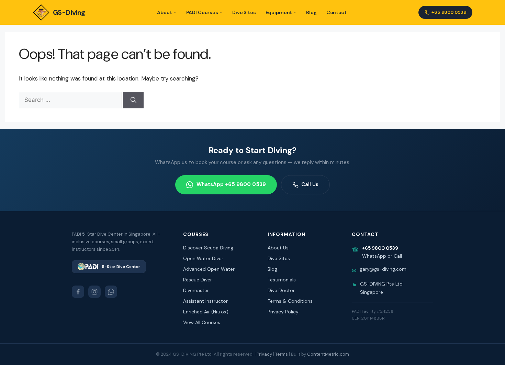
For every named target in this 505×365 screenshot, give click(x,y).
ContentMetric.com (328, 354)
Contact (336, 12)
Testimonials (282, 280)
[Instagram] (94, 292)
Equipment (279, 12)
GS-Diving (69, 12)
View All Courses (201, 322)
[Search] (133, 100)
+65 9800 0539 (448, 12)
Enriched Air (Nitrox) (205, 312)
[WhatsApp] (111, 292)
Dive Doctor (281, 290)
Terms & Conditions (290, 301)
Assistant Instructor (205, 301)
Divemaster (196, 290)
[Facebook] (78, 292)
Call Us (309, 184)
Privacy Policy (283, 312)
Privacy (264, 354)
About (164, 12)
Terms (281, 354)
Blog (311, 12)
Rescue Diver (197, 280)
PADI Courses (202, 12)
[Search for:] (71, 100)
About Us (278, 248)
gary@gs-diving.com (383, 269)
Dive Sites (244, 12)
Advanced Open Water (209, 269)
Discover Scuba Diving (208, 248)
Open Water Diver (203, 258)
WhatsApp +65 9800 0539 (231, 184)
